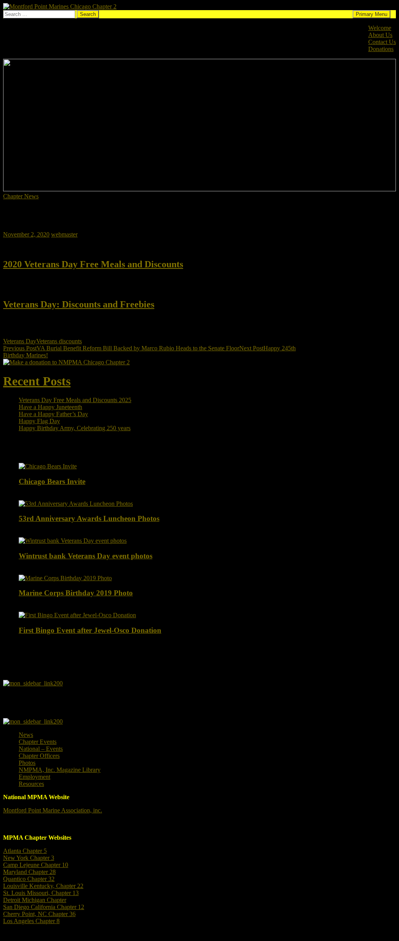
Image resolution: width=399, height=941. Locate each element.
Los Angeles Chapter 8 (31, 921)
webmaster (64, 234)
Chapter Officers (39, 755)
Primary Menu (371, 14)
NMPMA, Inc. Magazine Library (60, 769)
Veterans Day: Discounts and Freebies (78, 304)
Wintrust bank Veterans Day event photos (85, 556)
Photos (27, 762)
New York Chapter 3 (28, 857)
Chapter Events (37, 741)
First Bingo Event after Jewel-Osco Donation (90, 630)
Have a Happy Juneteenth (50, 407)
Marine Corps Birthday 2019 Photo (76, 593)
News (26, 734)
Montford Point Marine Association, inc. (52, 810)
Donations (381, 49)
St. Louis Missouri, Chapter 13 (41, 893)
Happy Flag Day (39, 421)
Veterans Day (19, 341)
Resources (31, 783)
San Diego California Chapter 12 (43, 907)
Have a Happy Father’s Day (53, 414)
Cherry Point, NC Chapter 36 (39, 914)
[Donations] (66, 362)
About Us (380, 35)
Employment (34, 776)
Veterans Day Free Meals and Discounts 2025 (75, 400)
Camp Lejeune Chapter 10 (35, 865)
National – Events (41, 748)
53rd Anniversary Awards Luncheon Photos (89, 518)
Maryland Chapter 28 (29, 872)
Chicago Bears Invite (52, 481)
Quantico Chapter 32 (29, 879)
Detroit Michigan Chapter (34, 900)
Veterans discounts (59, 341)
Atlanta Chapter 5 (25, 850)
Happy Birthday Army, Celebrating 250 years (75, 428)
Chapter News (21, 196)
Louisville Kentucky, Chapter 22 (43, 886)
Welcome (379, 28)
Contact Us (382, 42)
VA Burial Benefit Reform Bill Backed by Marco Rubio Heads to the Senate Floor (121, 348)
